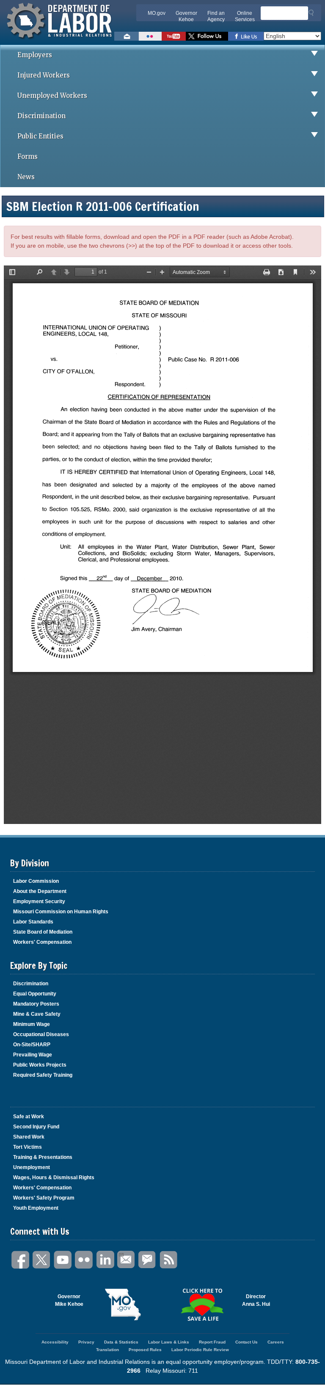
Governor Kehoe (186, 16)
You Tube (63, 1260)
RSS (169, 1260)
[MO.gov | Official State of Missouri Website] (123, 1304)
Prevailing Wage (32, 1055)
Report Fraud (212, 1342)
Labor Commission (36, 881)
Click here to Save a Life (202, 1304)
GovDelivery (147, 1260)
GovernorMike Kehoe (69, 1300)
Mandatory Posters (36, 1004)
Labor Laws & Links (168, 1342)
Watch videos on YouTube (174, 36)
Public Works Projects (39, 1065)
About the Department (39, 891)
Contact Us (246, 1342)
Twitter (42, 1260)
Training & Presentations (42, 1157)
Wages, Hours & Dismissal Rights (53, 1177)
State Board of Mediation (42, 932)
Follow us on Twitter (207, 36)
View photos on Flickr (150, 36)
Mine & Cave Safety (37, 1014)
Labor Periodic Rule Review (200, 1349)
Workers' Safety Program (43, 1198)
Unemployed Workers (52, 95)
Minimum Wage (31, 1024)
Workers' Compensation (42, 942)
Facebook (20, 1260)
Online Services (245, 16)
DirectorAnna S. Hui (256, 1300)
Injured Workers (43, 75)
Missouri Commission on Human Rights (60, 912)
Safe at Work (28, 1117)
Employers (34, 55)
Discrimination (41, 116)
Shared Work (28, 1137)
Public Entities (40, 136)
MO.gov (156, 13)
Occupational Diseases (41, 1034)
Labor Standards (33, 922)
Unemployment (31, 1167)
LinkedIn (105, 1260)
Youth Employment (35, 1208)
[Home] (60, 40)
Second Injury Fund (36, 1127)
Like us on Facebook (246, 36)
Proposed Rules (145, 1349)
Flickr (84, 1260)
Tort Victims (27, 1147)
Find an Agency (216, 16)
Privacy (86, 1342)
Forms (27, 156)
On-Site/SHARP (31, 1045)
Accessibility (55, 1342)
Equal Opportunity (34, 994)
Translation (107, 1349)
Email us (126, 36)
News (26, 177)
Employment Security (39, 901)
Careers (275, 1342)
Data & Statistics (121, 1342)
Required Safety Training (42, 1075)
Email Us (126, 1260)
